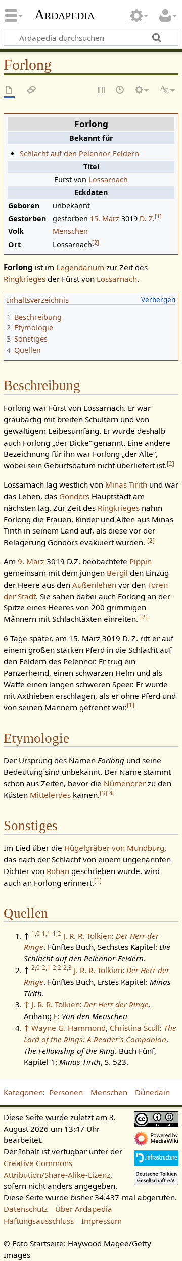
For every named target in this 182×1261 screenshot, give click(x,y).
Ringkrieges (25, 279)
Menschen (70, 231)
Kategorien (23, 1092)
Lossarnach (108, 179)
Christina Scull (135, 1028)
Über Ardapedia (83, 1209)
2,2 (57, 968)
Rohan (58, 871)
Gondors (74, 496)
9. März (31, 561)
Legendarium (80, 267)
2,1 (46, 968)
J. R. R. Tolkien (87, 936)
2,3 (67, 968)
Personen (66, 1092)
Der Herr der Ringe (116, 1004)
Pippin (140, 561)
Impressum (101, 1221)
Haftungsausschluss (39, 1221)
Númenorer (125, 783)
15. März (104, 218)
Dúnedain (152, 1092)
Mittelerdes (50, 795)
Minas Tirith (126, 484)
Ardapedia (64, 15)
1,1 (46, 933)
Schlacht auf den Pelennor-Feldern (79, 153)
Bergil (117, 573)
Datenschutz (26, 1209)
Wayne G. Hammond (68, 1028)
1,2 (57, 933)
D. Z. (147, 218)
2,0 (35, 968)
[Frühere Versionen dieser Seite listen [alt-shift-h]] (120, 90)
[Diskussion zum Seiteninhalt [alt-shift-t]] (31, 90)
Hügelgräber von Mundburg (114, 848)
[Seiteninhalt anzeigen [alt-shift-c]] (9, 90)
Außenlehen (94, 584)
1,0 (35, 933)
